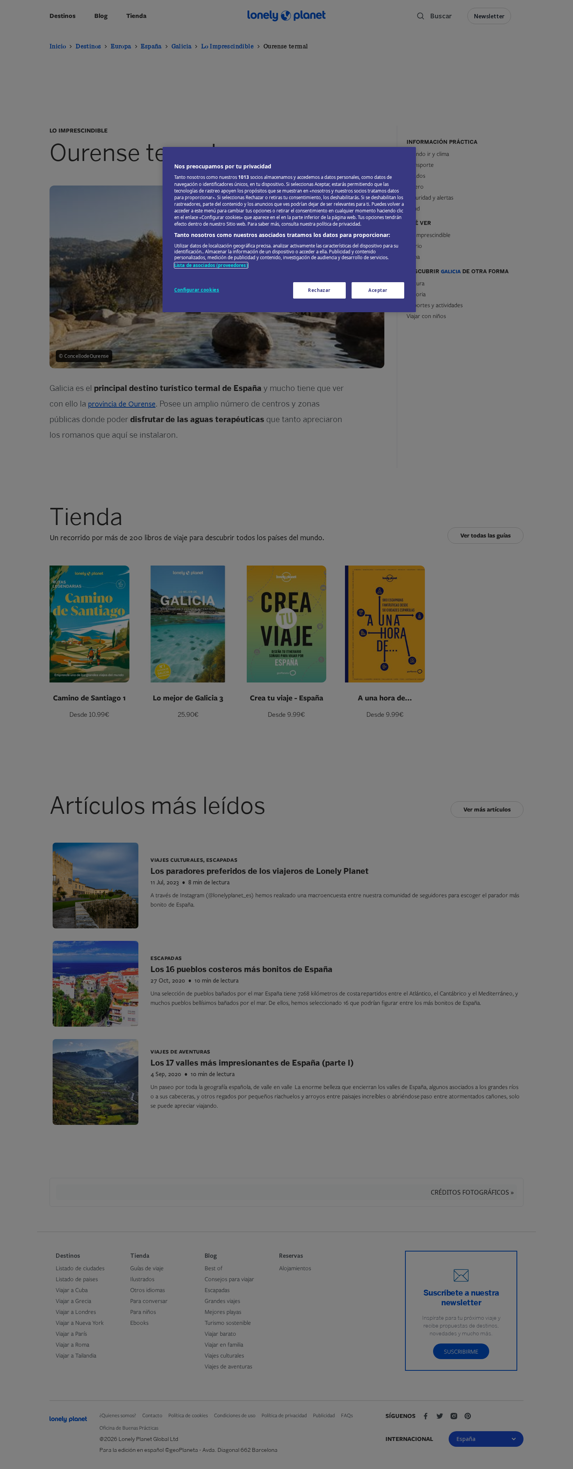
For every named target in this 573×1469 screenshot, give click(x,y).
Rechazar (319, 290)
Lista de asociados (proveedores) (211, 265)
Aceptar (377, 290)
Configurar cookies (196, 290)
